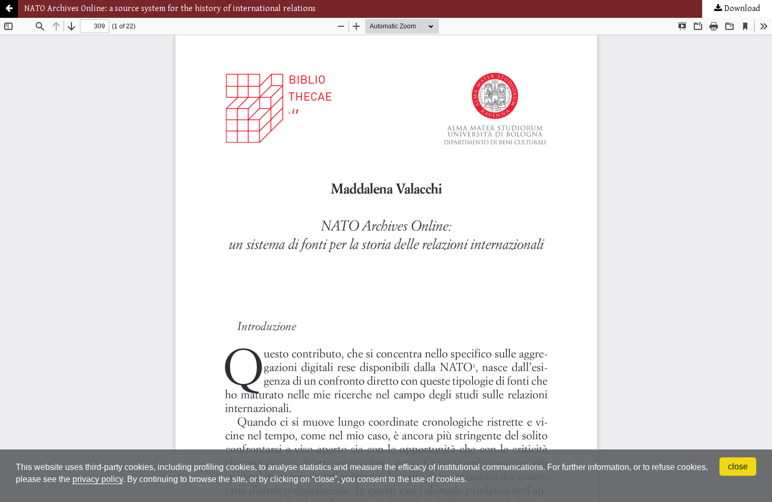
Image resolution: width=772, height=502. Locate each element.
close (738, 466)
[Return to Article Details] (9, 9)
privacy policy (97, 479)
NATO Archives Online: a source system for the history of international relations (170, 9)
